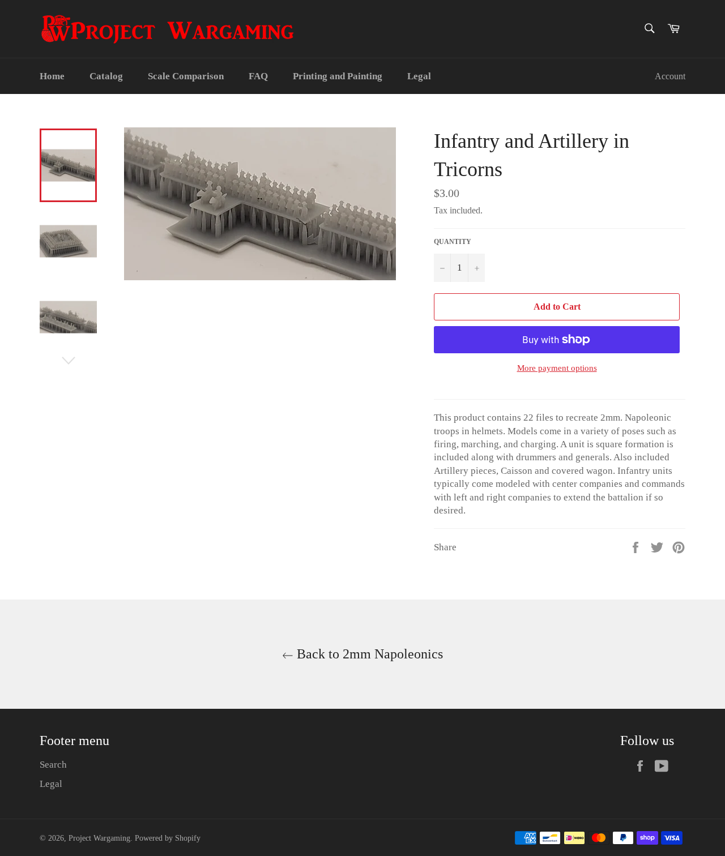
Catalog (106, 76)
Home (52, 76)
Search (53, 764)
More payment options (557, 368)
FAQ (258, 76)
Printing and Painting (337, 76)
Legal (419, 76)
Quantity (452, 242)
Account (670, 76)
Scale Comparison (186, 76)
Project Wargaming (99, 838)
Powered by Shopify (168, 838)
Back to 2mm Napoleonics (368, 654)
